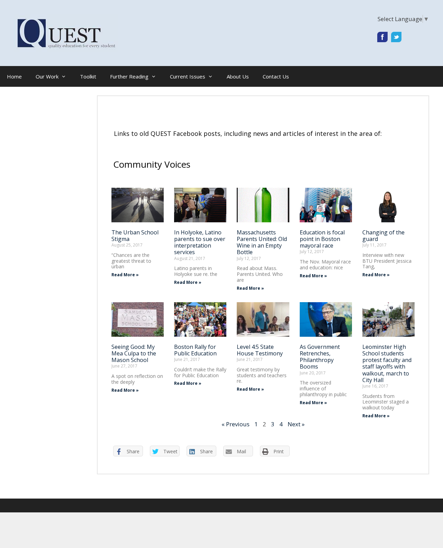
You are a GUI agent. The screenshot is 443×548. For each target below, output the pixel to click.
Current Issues (187, 76)
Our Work (47, 76)
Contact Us (276, 76)
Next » (296, 424)
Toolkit (88, 76)
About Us (238, 76)
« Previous (236, 424)
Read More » (125, 275)
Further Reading (129, 76)
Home (14, 76)
